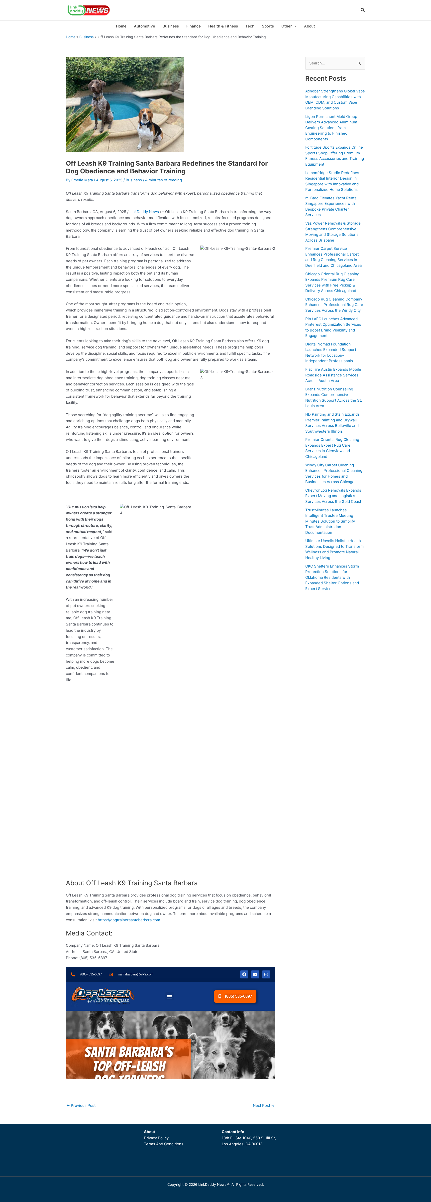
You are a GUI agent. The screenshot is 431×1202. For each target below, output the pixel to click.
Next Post (264, 1105)
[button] (363, 10)
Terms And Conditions (163, 1144)
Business (134, 180)
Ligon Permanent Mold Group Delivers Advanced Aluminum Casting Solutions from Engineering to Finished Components (331, 127)
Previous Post (81, 1105)
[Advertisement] (335, 671)
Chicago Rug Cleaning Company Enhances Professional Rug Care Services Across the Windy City (334, 305)
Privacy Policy (156, 1138)
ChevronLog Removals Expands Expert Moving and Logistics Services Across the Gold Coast (333, 496)
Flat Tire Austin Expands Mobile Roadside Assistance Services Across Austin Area (333, 375)
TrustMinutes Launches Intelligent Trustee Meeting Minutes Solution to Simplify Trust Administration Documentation (330, 521)
